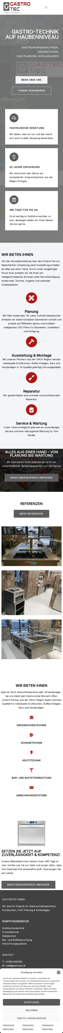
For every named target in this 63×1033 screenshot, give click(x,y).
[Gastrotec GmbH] (17, 7)
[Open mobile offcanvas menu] (46, 7)
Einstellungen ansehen (31, 1018)
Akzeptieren (31, 1002)
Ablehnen (31, 1010)
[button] (58, 972)
